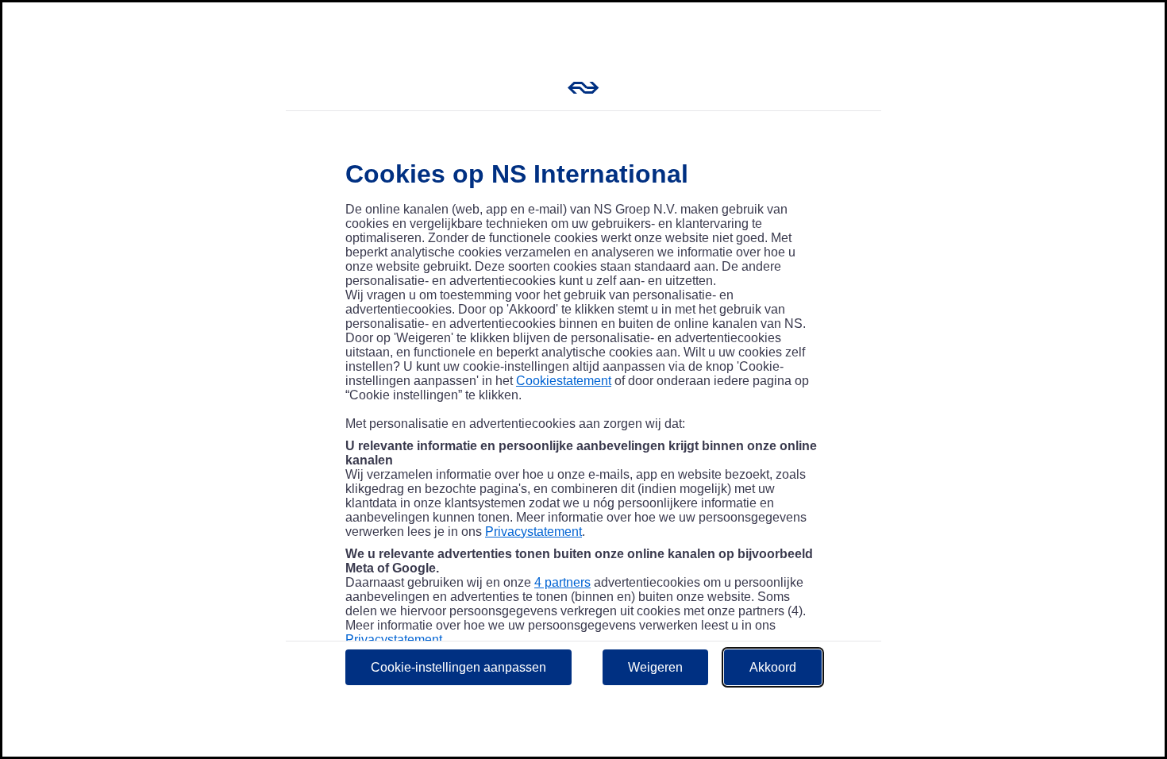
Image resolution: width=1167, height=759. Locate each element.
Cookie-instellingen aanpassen (458, 667)
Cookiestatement (563, 380)
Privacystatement (533, 531)
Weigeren (655, 667)
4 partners (562, 582)
